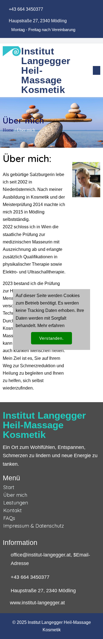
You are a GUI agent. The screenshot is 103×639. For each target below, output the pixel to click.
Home (8, 130)
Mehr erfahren (51, 325)
